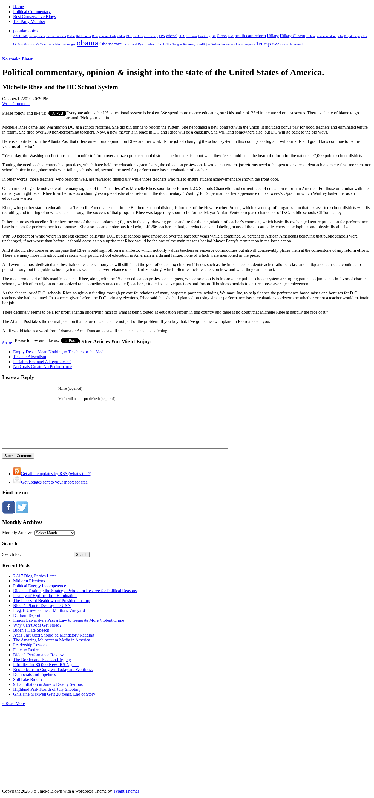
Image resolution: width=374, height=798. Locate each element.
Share (7, 342)
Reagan (177, 44)
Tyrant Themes (126, 791)
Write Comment (16, 103)
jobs (340, 36)
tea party (249, 44)
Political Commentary (32, 11)
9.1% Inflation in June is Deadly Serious (48, 684)
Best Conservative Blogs (34, 16)
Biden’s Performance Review (38, 654)
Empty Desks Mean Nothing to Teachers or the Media (60, 351)
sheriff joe (203, 44)
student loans (234, 44)
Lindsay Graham (23, 44)
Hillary (273, 35)
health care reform (250, 35)
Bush (95, 36)
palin (126, 44)
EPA (162, 36)
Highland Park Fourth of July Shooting (46, 689)
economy (151, 36)
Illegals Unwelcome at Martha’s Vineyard (49, 610)
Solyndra (218, 44)
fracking (204, 36)
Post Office (164, 44)
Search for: (11, 554)
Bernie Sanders (56, 36)
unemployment (291, 44)
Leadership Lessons (30, 645)
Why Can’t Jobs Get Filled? (37, 625)
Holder (310, 36)
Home (18, 6)
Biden (71, 36)
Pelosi (151, 44)
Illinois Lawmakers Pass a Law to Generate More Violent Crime (68, 620)
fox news (191, 36)
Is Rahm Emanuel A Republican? (42, 361)
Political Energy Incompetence (39, 585)
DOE (129, 36)
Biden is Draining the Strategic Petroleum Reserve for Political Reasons (75, 590)
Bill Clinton (83, 36)
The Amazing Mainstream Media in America (51, 640)
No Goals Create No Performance (42, 366)
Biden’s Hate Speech (31, 630)
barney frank (37, 36)
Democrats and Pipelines (34, 674)
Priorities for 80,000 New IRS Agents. (46, 664)
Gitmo (222, 36)
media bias (54, 44)
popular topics (25, 30)
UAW (275, 44)
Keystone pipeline (355, 36)
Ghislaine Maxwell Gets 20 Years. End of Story (54, 694)
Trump (263, 44)
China (121, 36)
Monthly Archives (17, 532)
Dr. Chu (138, 36)
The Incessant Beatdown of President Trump (51, 600)
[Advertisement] (187, 740)
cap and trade (107, 36)
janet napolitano (326, 36)
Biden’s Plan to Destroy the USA (42, 605)
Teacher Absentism (29, 356)
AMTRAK (20, 36)
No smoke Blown (18, 59)
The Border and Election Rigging (42, 659)
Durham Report (26, 615)
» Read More (13, 703)
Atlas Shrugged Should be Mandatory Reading (53, 635)
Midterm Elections (29, 581)
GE (214, 36)
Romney (189, 44)
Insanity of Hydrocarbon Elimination (45, 595)
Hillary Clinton (292, 36)
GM (231, 36)
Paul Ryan (137, 44)
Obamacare (110, 44)
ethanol (171, 36)
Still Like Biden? (27, 679)
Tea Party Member (29, 21)
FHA (182, 36)
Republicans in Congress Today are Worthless (53, 669)
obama (87, 42)
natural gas (69, 44)
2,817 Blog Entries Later (34, 576)
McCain (40, 44)
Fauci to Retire (26, 649)
